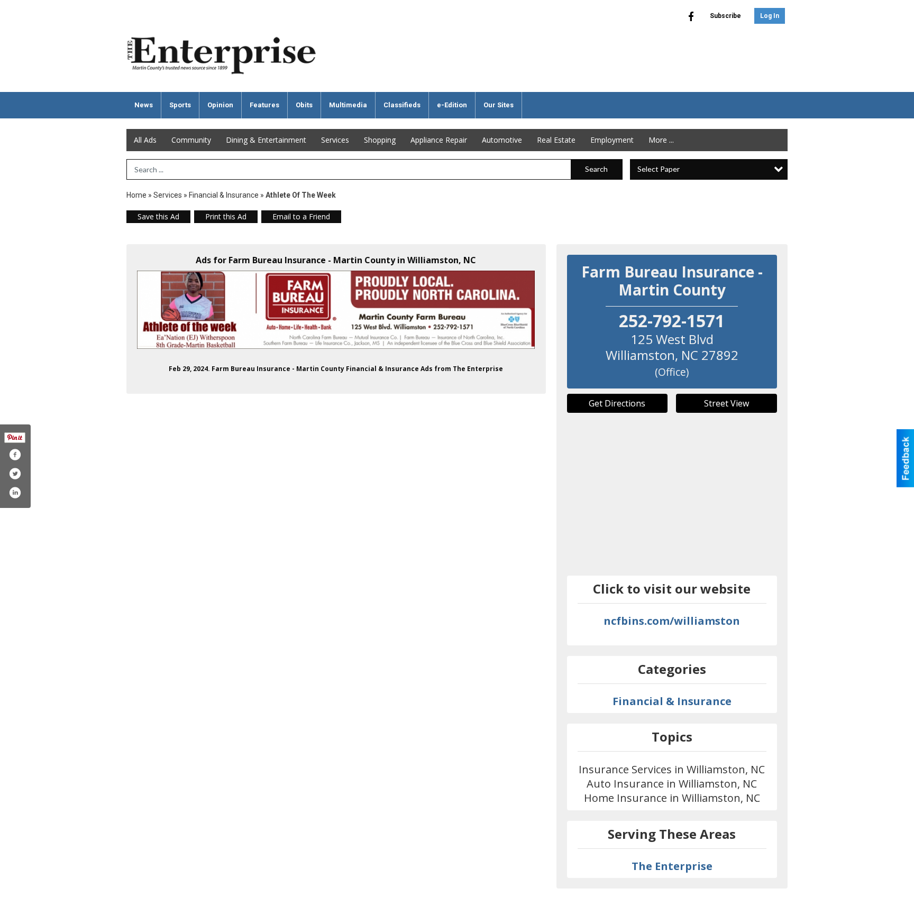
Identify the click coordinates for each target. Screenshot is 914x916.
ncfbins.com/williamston (672, 620)
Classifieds (402, 105)
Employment (612, 140)
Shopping (380, 140)
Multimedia (348, 105)
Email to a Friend (301, 216)
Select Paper (658, 168)
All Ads (145, 140)
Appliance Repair (438, 140)
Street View (726, 403)
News (143, 105)
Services (335, 140)
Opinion (220, 105)
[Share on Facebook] (15, 454)
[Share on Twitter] (15, 473)
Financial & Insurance (224, 195)
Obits (304, 105)
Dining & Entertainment (266, 140)
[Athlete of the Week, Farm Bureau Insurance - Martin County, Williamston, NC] (336, 310)
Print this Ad (225, 216)
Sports (180, 105)
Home (136, 195)
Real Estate (556, 140)
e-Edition (452, 105)
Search (596, 168)
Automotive (502, 140)
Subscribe (725, 16)
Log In (769, 16)
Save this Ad (158, 216)
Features (264, 105)
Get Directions (617, 403)
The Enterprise (672, 866)
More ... (661, 140)
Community (191, 140)
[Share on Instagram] (15, 492)
